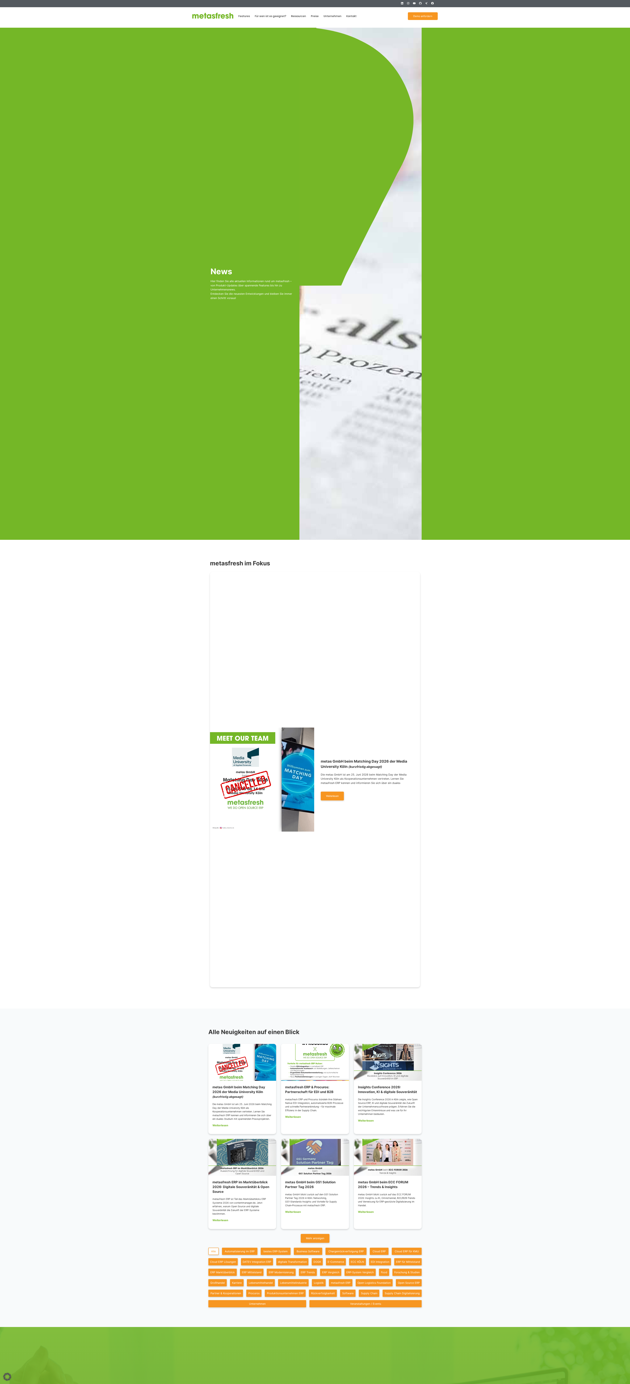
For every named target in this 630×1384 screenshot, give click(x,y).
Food (384, 1272)
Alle (213, 1251)
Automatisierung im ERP (240, 1251)
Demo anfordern (422, 16)
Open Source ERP (409, 1282)
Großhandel (217, 1282)
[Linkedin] (403, 4)
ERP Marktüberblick (222, 1272)
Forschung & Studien (407, 1272)
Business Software (308, 1251)
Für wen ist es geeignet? (270, 16)
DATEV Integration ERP (257, 1261)
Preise (315, 16)
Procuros (254, 1293)
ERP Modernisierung (281, 1272)
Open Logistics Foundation (374, 1282)
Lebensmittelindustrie (293, 1282)
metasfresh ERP (340, 1282)
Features (244, 16)
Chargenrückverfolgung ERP (346, 1251)
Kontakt (351, 16)
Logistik (319, 1282)
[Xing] (427, 4)
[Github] (421, 4)
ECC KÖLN (357, 1261)
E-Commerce (336, 1261)
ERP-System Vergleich (360, 1272)
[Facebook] (433, 4)
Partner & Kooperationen (225, 1293)
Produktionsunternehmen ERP (285, 1293)
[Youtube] (415, 4)
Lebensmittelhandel (261, 1282)
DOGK (317, 1261)
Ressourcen (298, 16)
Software (348, 1293)
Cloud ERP (379, 1251)
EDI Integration (380, 1261)
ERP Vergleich (330, 1272)
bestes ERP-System (275, 1251)
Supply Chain (369, 1293)
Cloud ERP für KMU (407, 1251)
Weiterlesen (220, 1125)
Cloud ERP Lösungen (223, 1261)
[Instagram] (409, 4)
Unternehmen (332, 16)
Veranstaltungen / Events (365, 1303)
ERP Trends (308, 1272)
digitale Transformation (292, 1261)
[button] (315, 1238)
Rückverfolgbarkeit (323, 1293)
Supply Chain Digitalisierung (402, 1293)
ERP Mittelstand (252, 1272)
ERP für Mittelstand (408, 1261)
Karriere (237, 1282)
